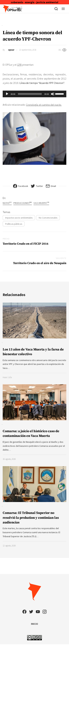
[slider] (60, 94)
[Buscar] (56, 8)
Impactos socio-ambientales (18, 217)
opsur (11, 49)
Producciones (22, 202)
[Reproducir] (7, 94)
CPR (19, 64)
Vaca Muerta (41, 202)
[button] (63, 8)
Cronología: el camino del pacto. (44, 104)
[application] (34, 94)
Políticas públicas (13, 223)
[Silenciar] (52, 94)
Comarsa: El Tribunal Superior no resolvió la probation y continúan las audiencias (31, 518)
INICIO (34, 623)
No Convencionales (48, 217)
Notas (7, 202)
